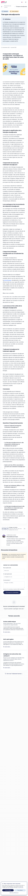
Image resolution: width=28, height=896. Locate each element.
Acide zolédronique (9, 621)
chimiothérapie (7, 280)
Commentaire (6, 580)
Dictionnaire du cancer (7, 6)
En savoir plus (20, 887)
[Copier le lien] (24, 528)
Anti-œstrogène (8, 639)
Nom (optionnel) (7, 567)
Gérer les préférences (14, 892)
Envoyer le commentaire (12, 592)
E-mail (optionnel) (7, 574)
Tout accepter (8, 890)
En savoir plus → (7, 632)
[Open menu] (25, 2)
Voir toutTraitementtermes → (15, 673)
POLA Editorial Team (12, 536)
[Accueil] (1, 6)
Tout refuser (20, 890)
